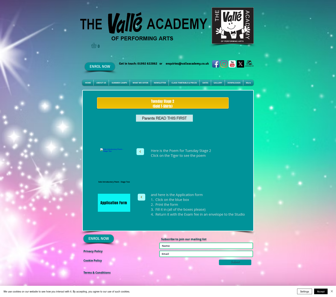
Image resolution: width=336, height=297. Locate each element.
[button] (97, 45)
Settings (304, 291)
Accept (321, 291)
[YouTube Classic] (232, 64)
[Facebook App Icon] (215, 64)
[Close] (332, 291)
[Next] (140, 151)
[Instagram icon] (224, 64)
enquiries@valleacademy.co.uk (187, 63)
